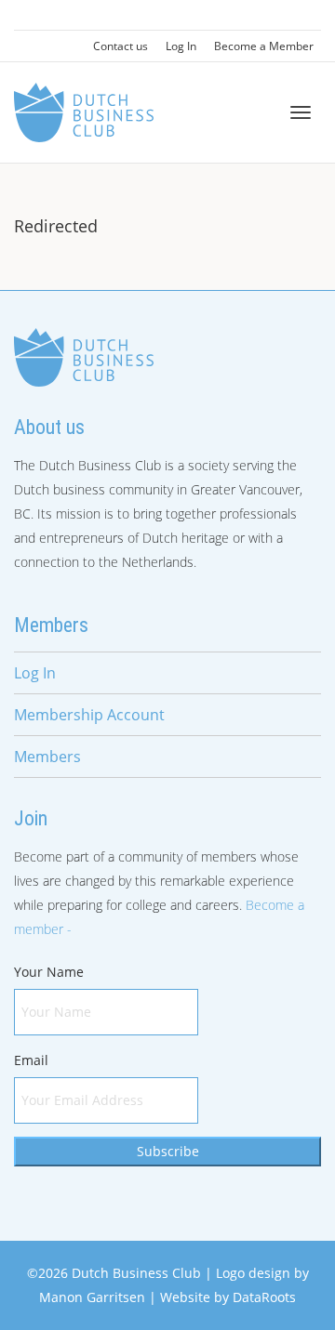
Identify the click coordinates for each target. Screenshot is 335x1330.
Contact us (120, 46)
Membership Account (89, 715)
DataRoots (264, 1297)
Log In (181, 46)
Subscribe (168, 1151)
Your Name (49, 972)
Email (31, 1060)
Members (47, 756)
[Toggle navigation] (300, 112)
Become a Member (264, 46)
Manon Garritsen (92, 1297)
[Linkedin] (30, 15)
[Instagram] (62, 15)
